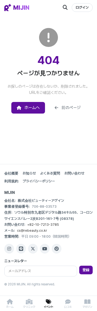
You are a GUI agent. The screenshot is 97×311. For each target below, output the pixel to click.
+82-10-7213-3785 (43, 225)
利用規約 (11, 181)
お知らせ (29, 173)
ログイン (82, 7)
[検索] (65, 7)
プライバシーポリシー (39, 181)
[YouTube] (45, 249)
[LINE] (21, 249)
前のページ (71, 107)
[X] (33, 249)
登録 (85, 270)
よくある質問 (50, 173)
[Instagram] (9, 249)
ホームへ (32, 107)
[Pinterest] (56, 249)
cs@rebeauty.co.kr (32, 230)
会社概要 (11, 173)
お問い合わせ (74, 173)
